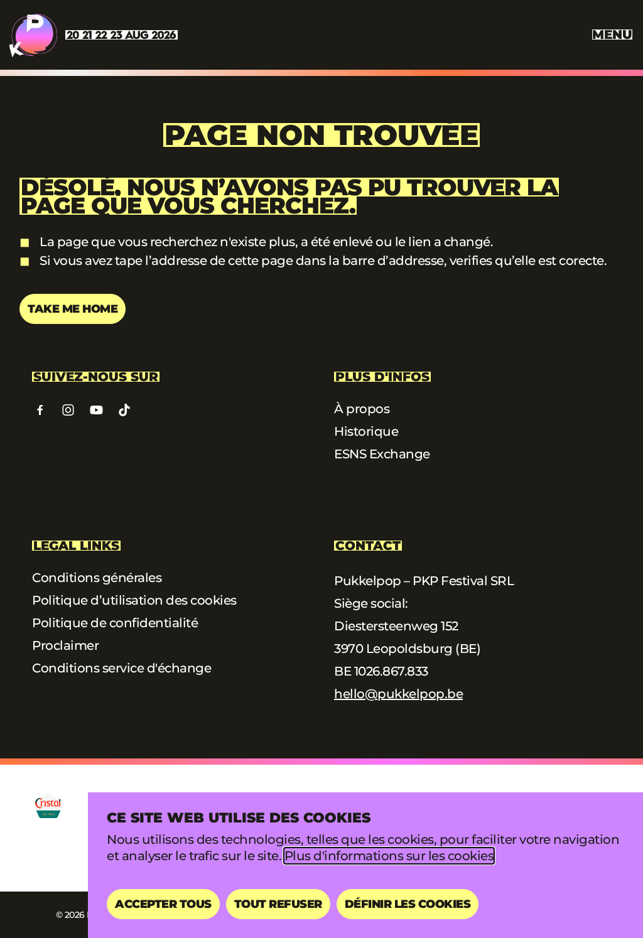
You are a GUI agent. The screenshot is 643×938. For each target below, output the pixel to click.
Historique (366, 431)
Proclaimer (65, 645)
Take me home (72, 309)
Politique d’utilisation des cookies (134, 600)
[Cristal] (49, 805)
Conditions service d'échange (121, 668)
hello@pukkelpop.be (398, 693)
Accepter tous (163, 904)
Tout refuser (278, 904)
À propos (361, 408)
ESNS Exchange (382, 453)
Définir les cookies (408, 904)
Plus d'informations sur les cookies (389, 855)
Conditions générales (96, 577)
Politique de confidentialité (115, 622)
